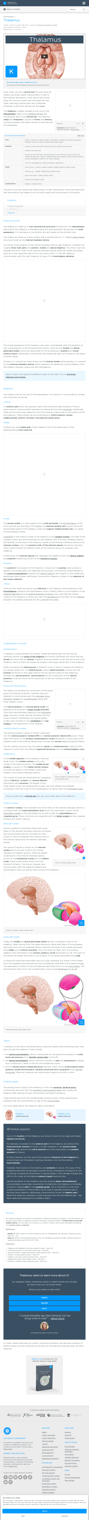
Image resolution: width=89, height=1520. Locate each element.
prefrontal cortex (75, 789)
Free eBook (69, 1454)
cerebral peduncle (11, 594)
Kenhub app (30, 796)
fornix (38, 526)
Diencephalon (8, 17)
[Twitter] (25, 1477)
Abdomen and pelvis (50, 1447)
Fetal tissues (70, 1438)
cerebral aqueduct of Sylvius (41, 594)
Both (44, 1308)
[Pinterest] (20, 1477)
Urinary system (48, 1492)
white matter (78, 237)
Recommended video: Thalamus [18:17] (22, 82)
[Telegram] (10, 1482)
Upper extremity (48, 1435)
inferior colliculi (47, 574)
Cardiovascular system (51, 1476)
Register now (37, 1359)
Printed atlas (70, 1446)
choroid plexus (69, 523)
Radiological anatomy (50, 1458)
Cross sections (47, 1456)
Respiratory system (49, 1487)
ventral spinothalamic (19, 1054)
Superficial (8, 537)
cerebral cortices (35, 114)
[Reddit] (5, 1482)
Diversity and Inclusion (14, 1453)
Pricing (67, 1475)
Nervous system (48, 1473)
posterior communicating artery (47, 1090)
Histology (69, 1428)
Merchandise (69, 1480)
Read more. (58, 1318)
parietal (16, 699)
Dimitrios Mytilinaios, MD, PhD (47, 25)
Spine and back (48, 1441)
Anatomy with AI (71, 1466)
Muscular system (48, 1470)
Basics (44, 1432)
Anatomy (46, 1428)
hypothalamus (9, 591)
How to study (71, 1442)
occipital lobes (30, 699)
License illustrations (72, 1477)
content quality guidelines (19, 1225)
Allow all (44, 1511)
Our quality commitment (14, 1438)
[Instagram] (15, 1477)
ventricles (67, 409)
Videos (44, 1298)
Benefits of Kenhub (72, 1460)
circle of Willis (53, 1101)
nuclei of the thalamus (34, 657)
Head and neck (47, 1450)
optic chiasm (74, 966)
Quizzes (44, 1303)
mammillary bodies (12, 813)
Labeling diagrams (72, 1457)
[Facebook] (5, 1477)
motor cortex (34, 710)
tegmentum (52, 597)
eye (82, 963)
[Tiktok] (30, 1477)
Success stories (71, 1463)
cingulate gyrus (43, 696)
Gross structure (16, 206)
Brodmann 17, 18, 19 (67, 969)
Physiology (47, 1463)
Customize (64, 1516)
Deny (23, 1516)
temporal (7, 699)
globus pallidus (77, 556)
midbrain (81, 597)
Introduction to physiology (52, 1467)
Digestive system (49, 1489)
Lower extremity (48, 1438)
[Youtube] (10, 1477)
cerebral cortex (43, 1187)
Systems (68, 1435)
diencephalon (9, 114)
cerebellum (35, 721)
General (68, 1432)
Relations (13, 209)
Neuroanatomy (48, 1453)
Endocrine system (49, 1484)
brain (42, 106)
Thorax (44, 1444)
